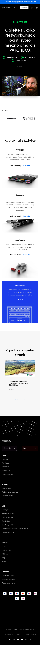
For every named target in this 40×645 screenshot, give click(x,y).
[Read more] (20, 368)
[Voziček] (37, 7)
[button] (20, 86)
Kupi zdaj (26, 165)
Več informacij (15, 165)
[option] (3, 640)
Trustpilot (20, 66)
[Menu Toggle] (14, 7)
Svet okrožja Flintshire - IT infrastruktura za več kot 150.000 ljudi (18, 383)
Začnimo (20, 299)
